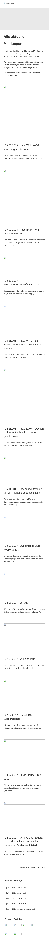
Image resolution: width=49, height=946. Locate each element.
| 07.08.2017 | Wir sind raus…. (21, 658)
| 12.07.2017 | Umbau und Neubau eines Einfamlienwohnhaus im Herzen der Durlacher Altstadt (23, 841)
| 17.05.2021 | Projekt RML (16, 904)
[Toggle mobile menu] (44, 4)
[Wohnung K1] (18, 936)
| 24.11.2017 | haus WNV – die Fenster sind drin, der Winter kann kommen (23, 344)
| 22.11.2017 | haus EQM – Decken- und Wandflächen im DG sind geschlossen (24, 432)
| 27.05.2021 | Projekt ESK (16, 898)
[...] (40, 158)
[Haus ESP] (26, 928)
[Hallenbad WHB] (35, 928)
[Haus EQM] (18, 928)
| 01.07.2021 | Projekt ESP (16, 888)
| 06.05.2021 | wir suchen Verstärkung (20, 909)
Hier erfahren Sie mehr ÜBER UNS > (31, 867)
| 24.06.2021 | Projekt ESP (16, 893)
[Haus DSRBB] (9, 928)
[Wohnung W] (9, 936)
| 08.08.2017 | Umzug (16, 602)
